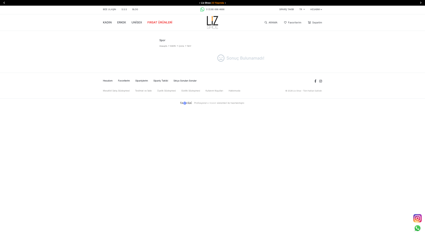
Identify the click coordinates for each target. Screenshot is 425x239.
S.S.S (124, 9)
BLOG (135, 9)
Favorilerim (294, 22)
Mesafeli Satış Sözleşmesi (116, 90)
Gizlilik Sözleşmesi (190, 90)
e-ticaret (211, 103)
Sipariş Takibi (286, 9)
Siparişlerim (141, 80)
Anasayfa (163, 46)
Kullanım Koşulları (214, 90)
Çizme (181, 46)
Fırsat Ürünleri (159, 22)
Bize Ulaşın (109, 9)
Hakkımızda (234, 90)
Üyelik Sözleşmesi (166, 90)
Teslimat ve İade (143, 90)
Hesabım (108, 80)
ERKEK (121, 22)
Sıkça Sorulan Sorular (185, 80)
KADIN (107, 22)
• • (212, 2)
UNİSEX (136, 22)
